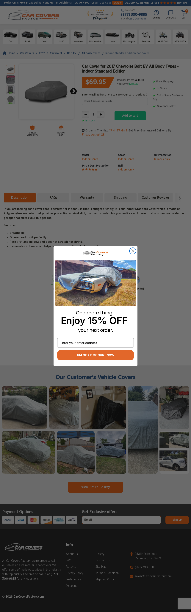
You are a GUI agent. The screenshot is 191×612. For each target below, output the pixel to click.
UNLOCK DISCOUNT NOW (95, 355)
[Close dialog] (132, 251)
